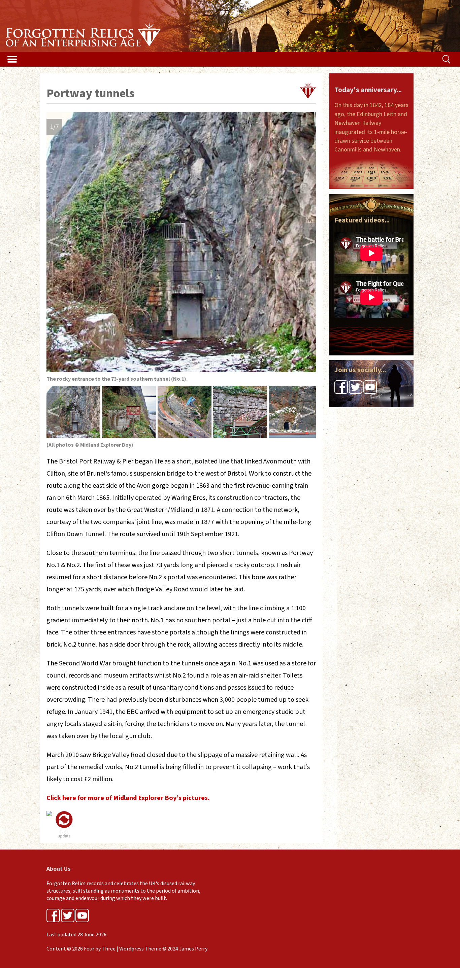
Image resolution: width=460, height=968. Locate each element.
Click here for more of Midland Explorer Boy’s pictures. (127, 798)
